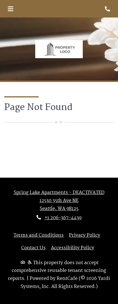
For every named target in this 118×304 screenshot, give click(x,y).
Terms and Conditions (38, 235)
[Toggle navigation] (10, 9)
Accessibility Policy (72, 248)
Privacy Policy (84, 235)
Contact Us (33, 248)
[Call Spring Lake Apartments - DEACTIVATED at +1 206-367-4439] (107, 9)
